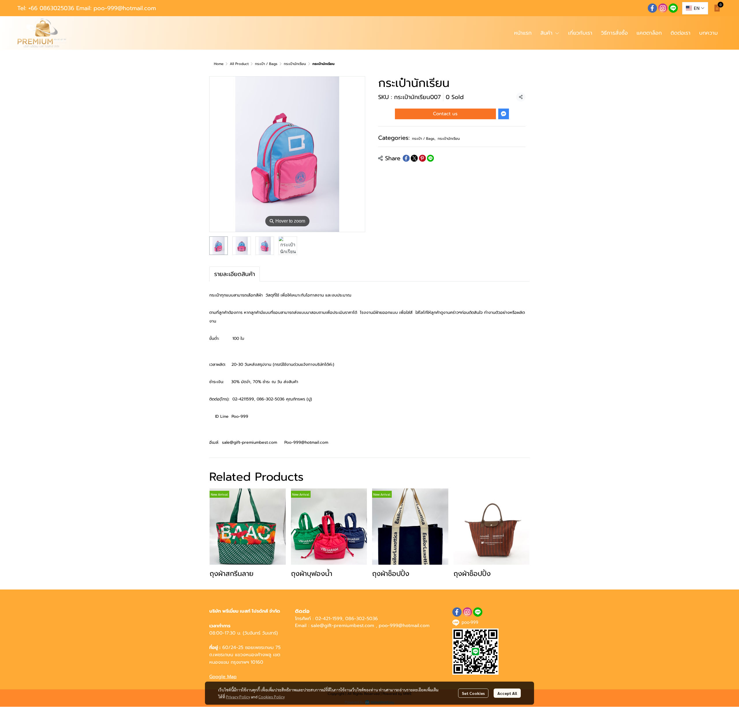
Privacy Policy (238, 696)
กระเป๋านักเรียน (295, 63)
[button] (695, 8)
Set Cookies (473, 693)
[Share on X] (414, 158)
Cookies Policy (271, 696)
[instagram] (662, 8)
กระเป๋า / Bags (266, 63)
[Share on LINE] (430, 158)
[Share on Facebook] (406, 158)
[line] (673, 8)
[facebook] (652, 8)
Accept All (507, 693)
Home (218, 63)
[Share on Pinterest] (422, 158)
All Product (239, 63)
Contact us (445, 113)
